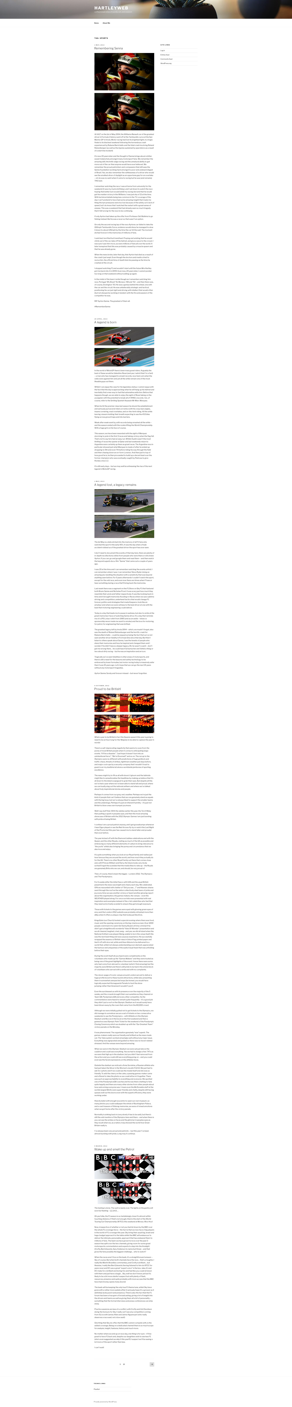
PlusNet (97, 1389)
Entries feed (164, 55)
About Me (106, 23)
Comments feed (166, 59)
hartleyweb (111, 7)
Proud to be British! (107, 689)
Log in (162, 50)
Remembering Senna (108, 48)
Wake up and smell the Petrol (114, 1149)
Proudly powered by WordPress (105, 1402)
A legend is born (105, 322)
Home (96, 23)
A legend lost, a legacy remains (115, 484)
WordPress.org (165, 63)
